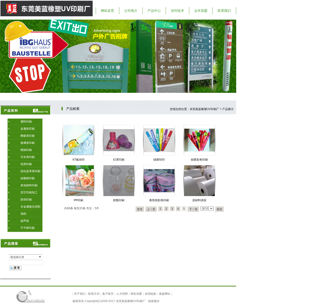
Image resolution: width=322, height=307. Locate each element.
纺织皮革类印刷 (30, 171)
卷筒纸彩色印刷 (159, 200)
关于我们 (79, 293)
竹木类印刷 (28, 157)
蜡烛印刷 (26, 150)
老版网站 (164, 293)
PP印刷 (78, 200)
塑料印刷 (26, 121)
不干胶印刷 (28, 228)
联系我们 (224, 11)
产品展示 (228, 109)
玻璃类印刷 (28, 143)
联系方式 (93, 293)
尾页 (219, 209)
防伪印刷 (26, 199)
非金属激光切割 (30, 206)
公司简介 (130, 11)
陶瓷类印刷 (28, 135)
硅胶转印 (159, 159)
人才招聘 (122, 293)
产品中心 (154, 11)
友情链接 (150, 293)
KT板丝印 (79, 159)
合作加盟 (200, 11)
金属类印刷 (28, 128)
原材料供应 (199, 200)
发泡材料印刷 (29, 185)
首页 (140, 209)
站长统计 (154, 301)
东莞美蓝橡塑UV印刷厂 (204, 109)
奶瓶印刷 (118, 200)
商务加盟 (136, 293)
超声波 (25, 220)
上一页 (151, 209)
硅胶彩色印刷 (199, 159)
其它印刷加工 (29, 192)
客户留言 (108, 293)
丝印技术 (177, 11)
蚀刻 (23, 213)
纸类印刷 (26, 164)
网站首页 (107, 11)
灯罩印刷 (118, 159)
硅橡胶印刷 (28, 178)
